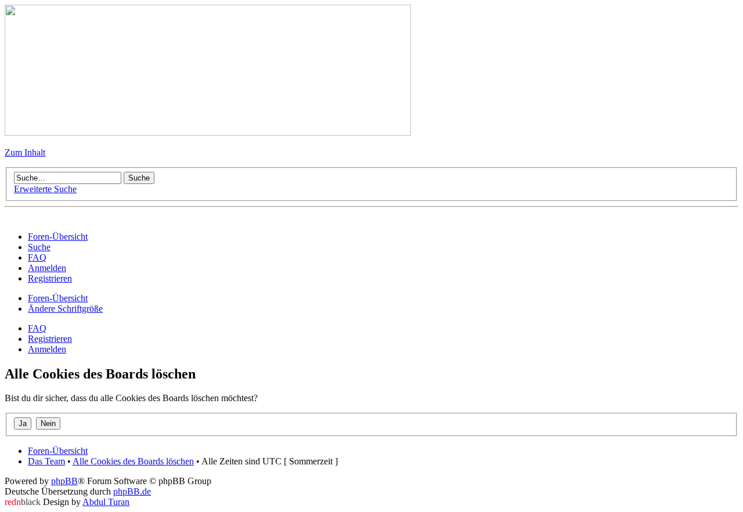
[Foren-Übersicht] (208, 133)
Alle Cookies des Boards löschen (133, 461)
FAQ (37, 328)
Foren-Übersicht (58, 298)
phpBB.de (132, 491)
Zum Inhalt (25, 152)
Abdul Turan (105, 502)
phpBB (64, 481)
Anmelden (47, 349)
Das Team (46, 461)
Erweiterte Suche (45, 189)
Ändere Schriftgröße (65, 308)
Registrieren (50, 339)
